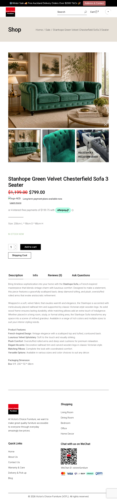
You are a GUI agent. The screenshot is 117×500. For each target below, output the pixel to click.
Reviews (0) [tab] (55, 275)
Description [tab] (16, 275)
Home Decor (67, 433)
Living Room (67, 412)
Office (64, 428)
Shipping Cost (19, 255)
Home (11, 451)
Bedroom (65, 423)
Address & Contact (94, 3)
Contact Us (14, 462)
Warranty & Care (16, 467)
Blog (10, 478)
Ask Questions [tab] (81, 275)
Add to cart (31, 247)
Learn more (15, 203)
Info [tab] (35, 275)
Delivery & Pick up (17, 472)
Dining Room (67, 417)
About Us (13, 457)
